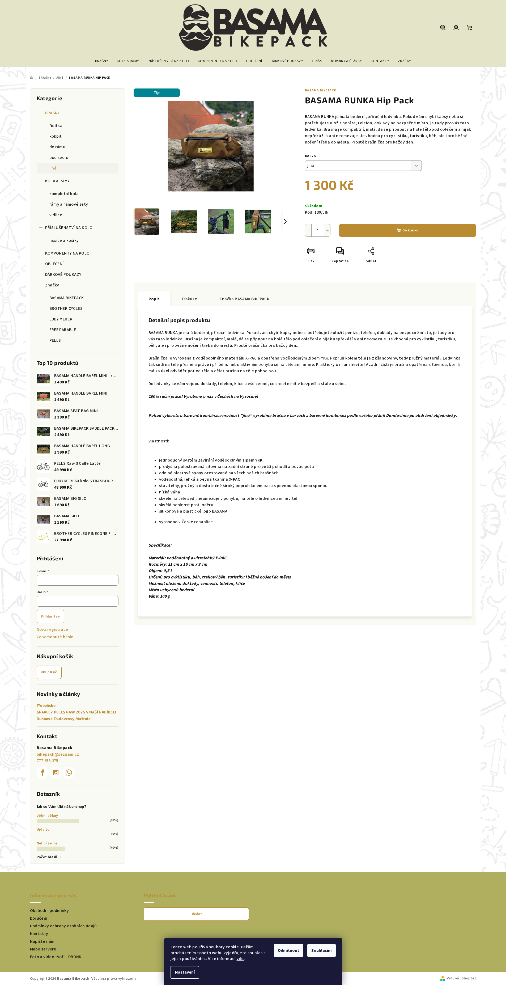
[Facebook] (43, 773)
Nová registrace (52, 629)
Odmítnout (288, 950)
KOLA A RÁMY (57, 181)
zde (240, 959)
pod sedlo (59, 157)
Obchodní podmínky (49, 911)
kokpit (55, 136)
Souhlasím (321, 950)
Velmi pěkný (47, 815)
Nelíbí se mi (47, 843)
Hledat (196, 914)
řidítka (56, 126)
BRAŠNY (52, 113)
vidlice (55, 215)
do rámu (57, 147)
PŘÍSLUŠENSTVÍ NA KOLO (69, 228)
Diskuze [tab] (189, 299)
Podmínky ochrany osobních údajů (63, 926)
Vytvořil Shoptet (461, 978)
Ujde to (43, 829)
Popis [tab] (154, 299)
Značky (52, 285)
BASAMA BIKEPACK (320, 90)
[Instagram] (56, 773)
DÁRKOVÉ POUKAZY (63, 274)
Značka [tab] (244, 299)
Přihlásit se (50, 616)
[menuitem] (101, 61)
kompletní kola (64, 194)
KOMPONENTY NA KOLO (67, 253)
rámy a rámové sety (68, 204)
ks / (49, 672)
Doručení (39, 918)
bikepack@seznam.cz (58, 754)
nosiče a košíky (64, 240)
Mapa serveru (43, 949)
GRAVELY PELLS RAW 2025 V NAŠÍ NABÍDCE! (76, 712)
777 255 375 (47, 761)
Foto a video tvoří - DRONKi (56, 957)
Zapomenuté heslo (55, 637)
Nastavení (185, 972)
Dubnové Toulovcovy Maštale (64, 719)
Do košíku (410, 230)
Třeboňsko (46, 705)
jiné (53, 168)
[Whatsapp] (69, 773)
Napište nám (42, 941)
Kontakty (39, 934)
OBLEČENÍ (54, 264)
